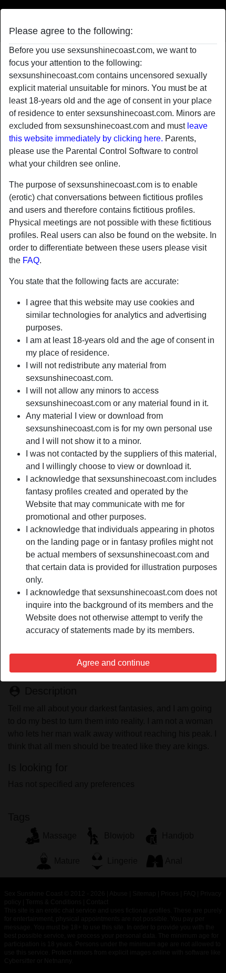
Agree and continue (113, 662)
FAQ (31, 260)
